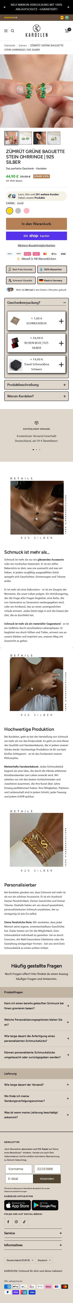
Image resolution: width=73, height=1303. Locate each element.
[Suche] (12, 30)
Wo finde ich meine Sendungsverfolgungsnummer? (24, 1098)
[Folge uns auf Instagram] (16, 1222)
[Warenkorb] (67, 31)
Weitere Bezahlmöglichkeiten (36, 245)
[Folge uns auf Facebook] (8, 1222)
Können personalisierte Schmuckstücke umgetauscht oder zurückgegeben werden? (32, 1055)
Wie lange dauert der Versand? (24, 1084)
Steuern (19, 181)
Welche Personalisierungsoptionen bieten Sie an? (33, 1022)
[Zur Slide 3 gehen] (39, 449)
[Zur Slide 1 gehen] (33, 449)
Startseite (9, 45)
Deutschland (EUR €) (18, 1260)
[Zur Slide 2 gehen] (36, 449)
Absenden (47, 1179)
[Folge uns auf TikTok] (24, 1222)
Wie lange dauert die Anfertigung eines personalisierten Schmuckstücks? (29, 1038)
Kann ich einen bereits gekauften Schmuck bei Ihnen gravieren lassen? (34, 1006)
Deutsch (42, 1260)
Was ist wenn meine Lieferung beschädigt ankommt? (31, 1115)
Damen (23, 45)
